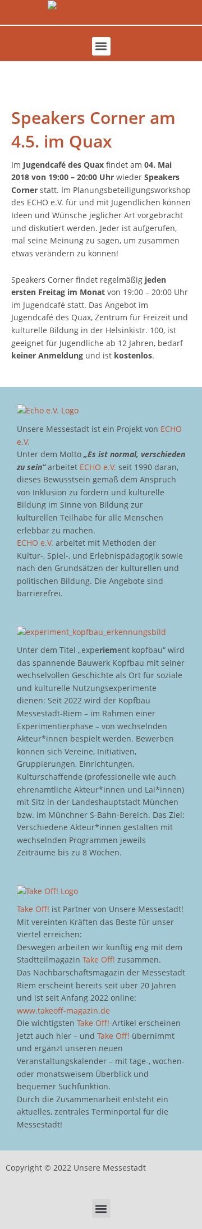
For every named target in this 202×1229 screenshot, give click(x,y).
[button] (101, 46)
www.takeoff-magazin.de (63, 1010)
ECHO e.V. (98, 467)
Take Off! (33, 909)
